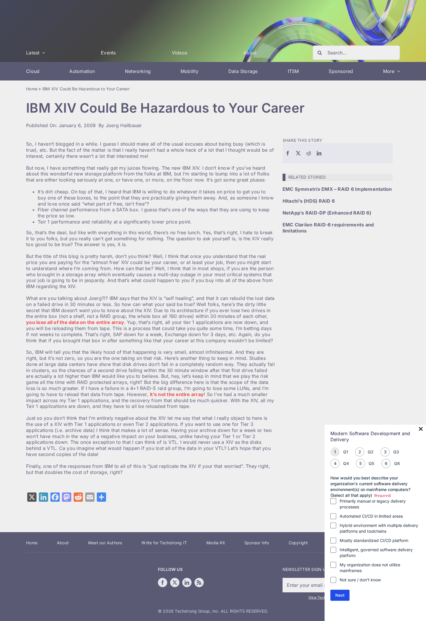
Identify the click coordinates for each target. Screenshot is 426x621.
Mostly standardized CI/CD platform (374, 540)
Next (340, 595)
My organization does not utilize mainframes (370, 567)
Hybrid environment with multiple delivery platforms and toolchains (379, 528)
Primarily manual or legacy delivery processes (373, 504)
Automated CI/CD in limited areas (371, 516)
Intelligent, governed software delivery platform (376, 552)
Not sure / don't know (360, 579)
